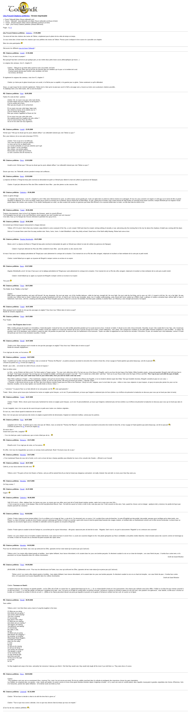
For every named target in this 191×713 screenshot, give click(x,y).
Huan (21, 93)
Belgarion (23, 440)
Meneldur (23, 455)
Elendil (22, 221)
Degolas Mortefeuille (26, 239)
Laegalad (23, 357)
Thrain (22, 286)
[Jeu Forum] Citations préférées (16, 16)
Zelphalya (29, 33)
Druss (22, 160)
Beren (22, 176)
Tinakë (22, 210)
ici (19, 362)
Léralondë (23, 692)
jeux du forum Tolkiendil (26, 48)
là (34, 362)
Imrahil (22, 53)
